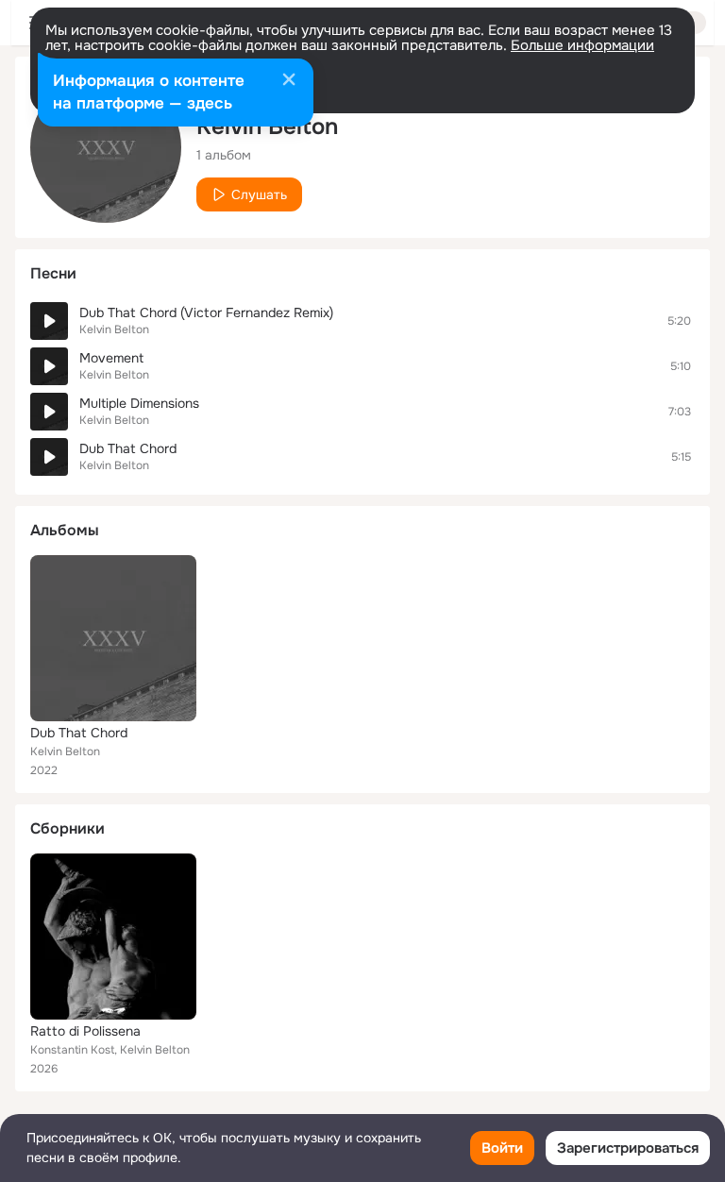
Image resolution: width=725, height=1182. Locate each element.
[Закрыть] (288, 81)
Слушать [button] (259, 194)
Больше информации (582, 45)
